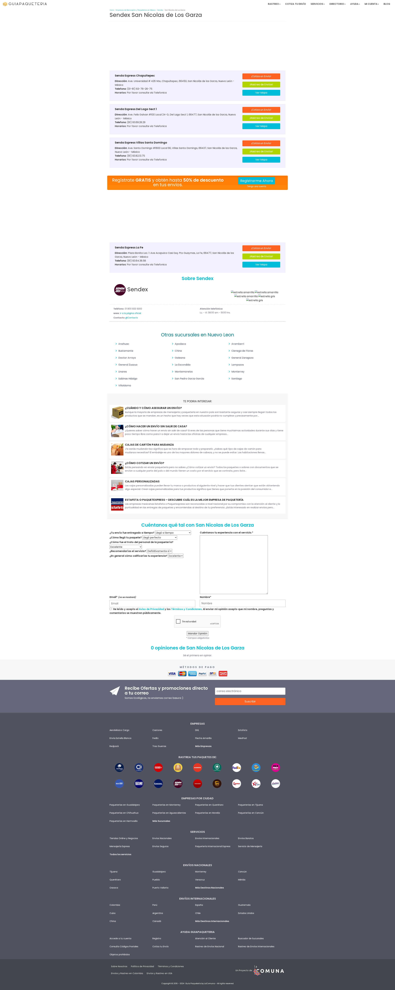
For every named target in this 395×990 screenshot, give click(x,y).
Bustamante (125, 351)
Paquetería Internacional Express (212, 846)
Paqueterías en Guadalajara (125, 804)
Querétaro (115, 879)
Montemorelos (184, 371)
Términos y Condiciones (186, 609)
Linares (122, 371)
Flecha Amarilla (203, 738)
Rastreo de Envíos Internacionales (256, 946)
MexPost (242, 738)
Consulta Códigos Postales (124, 946)
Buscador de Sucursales (251, 938)
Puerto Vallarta (160, 887)
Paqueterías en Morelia (207, 812)
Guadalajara (159, 871)
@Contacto (131, 317)
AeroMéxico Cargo (119, 730)
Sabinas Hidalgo (127, 378)
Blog (387, 4)
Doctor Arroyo (127, 358)
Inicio (112, 10)
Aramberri (237, 344)
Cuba (112, 913)
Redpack (114, 746)
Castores (157, 730)
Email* (123, 597)
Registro (156, 938)
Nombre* (205, 597)
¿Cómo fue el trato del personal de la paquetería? (141, 542)
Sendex (160, 10)
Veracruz (200, 879)
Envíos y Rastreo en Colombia (127, 973)
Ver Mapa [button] (261, 92)
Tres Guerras (159, 746)
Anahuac (123, 344)
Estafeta (242, 730)
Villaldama (124, 385)
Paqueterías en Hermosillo (124, 821)
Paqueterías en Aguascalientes (169, 812)
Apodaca (180, 344)
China (178, 351)
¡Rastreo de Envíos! (261, 84)
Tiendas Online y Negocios (124, 838)
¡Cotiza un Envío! (261, 76)
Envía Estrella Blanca (120, 738)
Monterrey (237, 371)
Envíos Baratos (246, 838)
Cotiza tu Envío (295, 4)
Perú (154, 905)
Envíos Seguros (160, 846)
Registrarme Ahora (256, 180)
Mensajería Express (120, 846)
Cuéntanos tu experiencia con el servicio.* (226, 532)
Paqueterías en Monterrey (166, 804)
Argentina (157, 913)
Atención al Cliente (205, 938)
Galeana (180, 358)
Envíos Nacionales (162, 838)
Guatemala (244, 905)
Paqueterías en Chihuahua (124, 812)
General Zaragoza (242, 358)
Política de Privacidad (142, 966)
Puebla (156, 879)
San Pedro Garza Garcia (189, 378)
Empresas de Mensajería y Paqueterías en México (136, 10)
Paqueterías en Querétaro (209, 804)
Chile (198, 913)
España (199, 905)
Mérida (241, 879)
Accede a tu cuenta (120, 938)
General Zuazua (127, 364)
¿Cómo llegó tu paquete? (126, 537)
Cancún (242, 871)
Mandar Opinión (197, 633)
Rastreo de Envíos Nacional (209, 946)
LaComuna (209, 983)
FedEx (155, 738)
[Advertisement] (197, 46)
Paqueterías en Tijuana (250, 804)
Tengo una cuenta (256, 186)
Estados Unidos (246, 913)
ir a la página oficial (130, 313)
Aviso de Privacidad (151, 609)
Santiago (236, 378)
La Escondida (182, 364)
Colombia (115, 905)
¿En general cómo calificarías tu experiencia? (138, 556)
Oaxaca (114, 887)
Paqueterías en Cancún (251, 812)
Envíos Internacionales (207, 838)
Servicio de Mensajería (250, 846)
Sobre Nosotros (119, 966)
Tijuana (113, 871)
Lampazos (237, 364)
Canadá (156, 921)
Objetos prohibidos (120, 954)
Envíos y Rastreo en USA (159, 973)
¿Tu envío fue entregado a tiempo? (132, 533)
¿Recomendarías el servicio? (128, 551)
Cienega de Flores (242, 351)
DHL (197, 730)
